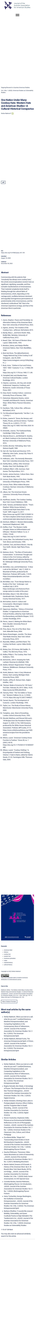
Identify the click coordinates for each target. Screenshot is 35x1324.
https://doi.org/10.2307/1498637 (20, 697)
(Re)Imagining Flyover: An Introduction (18, 1184)
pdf (3, 182)
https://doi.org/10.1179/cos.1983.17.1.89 (17, 372)
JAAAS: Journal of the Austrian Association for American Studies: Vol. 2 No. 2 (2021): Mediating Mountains (18, 1159)
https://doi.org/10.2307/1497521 (14, 537)
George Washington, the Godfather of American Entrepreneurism (17, 1198)
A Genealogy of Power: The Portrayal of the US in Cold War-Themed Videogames (18, 1088)
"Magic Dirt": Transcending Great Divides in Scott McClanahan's (16, 1139)
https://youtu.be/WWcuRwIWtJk (14, 690)
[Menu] (17, 15)
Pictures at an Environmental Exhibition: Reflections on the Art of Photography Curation (18, 1122)
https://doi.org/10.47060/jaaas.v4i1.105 (13, 253)
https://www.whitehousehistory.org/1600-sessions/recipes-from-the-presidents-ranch (18, 732)
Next (11, 1229)
